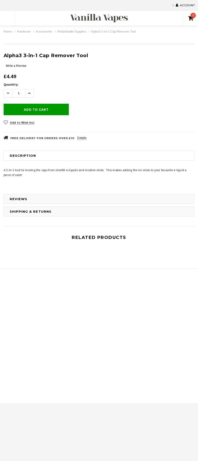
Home (8, 31)
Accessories (44, 31)
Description (23, 155)
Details (81, 138)
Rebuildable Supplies (71, 31)
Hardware (24, 31)
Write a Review (16, 66)
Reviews (18, 199)
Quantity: (11, 84)
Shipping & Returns (30, 211)
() (193, 15)
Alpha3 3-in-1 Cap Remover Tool (113, 31)
